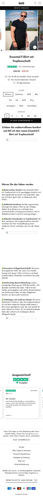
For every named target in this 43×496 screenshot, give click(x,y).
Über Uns (21, 461)
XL (22, 116)
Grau (32, 100)
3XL (35, 116)
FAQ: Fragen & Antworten (21, 450)
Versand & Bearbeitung (21, 454)
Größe (21, 112)
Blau (36, 94)
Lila (17, 100)
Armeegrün (10, 106)
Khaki (21, 106)
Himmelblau (32, 106)
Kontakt (21, 447)
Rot (10, 100)
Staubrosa (19, 94)
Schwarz (8, 94)
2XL (28, 116)
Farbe (21, 90)
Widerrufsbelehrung (21, 464)
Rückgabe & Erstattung (21, 457)
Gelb (24, 100)
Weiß (29, 94)
